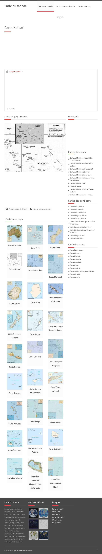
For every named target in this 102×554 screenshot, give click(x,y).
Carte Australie (14, 245)
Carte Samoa (14, 366)
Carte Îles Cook (14, 450)
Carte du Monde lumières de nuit (81, 169)
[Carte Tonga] (35, 417)
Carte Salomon (35, 356)
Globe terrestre (75, 186)
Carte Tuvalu (55, 422)
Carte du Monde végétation (79, 172)
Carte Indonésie (75, 262)
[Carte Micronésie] (35, 266)
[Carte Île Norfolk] (55, 445)
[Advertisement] (51, 51)
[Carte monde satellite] (33, 513)
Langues (59, 17)
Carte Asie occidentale (78, 212)
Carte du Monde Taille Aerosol (80, 175)
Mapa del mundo (58, 517)
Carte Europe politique (78, 218)
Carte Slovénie (75, 268)
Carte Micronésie (35, 270)
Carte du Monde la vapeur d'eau (81, 195)
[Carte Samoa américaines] (35, 385)
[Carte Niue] (35, 298)
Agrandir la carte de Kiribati (17, 209)
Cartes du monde (45, 6)
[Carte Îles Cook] (14, 446)
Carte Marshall (55, 276)
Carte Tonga (35, 421)
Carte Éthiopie (75, 256)
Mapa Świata (56, 522)
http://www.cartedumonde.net (22, 550)
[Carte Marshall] (55, 273)
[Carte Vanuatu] (14, 420)
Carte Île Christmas (76, 250)
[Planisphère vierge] (43, 524)
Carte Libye (74, 265)
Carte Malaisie (75, 274)
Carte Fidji (35, 247)
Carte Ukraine (75, 277)
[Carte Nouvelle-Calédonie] (55, 293)
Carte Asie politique (77, 207)
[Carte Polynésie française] (55, 358)
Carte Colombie (75, 259)
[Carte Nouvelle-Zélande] (14, 330)
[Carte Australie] (14, 241)
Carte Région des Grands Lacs (80, 227)
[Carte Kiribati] (35, 172)
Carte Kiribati (14, 269)
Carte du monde (15, 5)
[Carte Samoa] (14, 363)
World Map (56, 512)
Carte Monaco (75, 253)
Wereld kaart (57, 520)
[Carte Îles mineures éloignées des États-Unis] (35, 473)
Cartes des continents (65, 6)
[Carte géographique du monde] (43, 535)
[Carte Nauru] (14, 300)
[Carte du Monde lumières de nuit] (33, 524)
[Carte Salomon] (35, 353)
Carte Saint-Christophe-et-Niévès (82, 271)
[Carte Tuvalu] (55, 418)
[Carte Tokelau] (14, 389)
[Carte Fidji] (35, 244)
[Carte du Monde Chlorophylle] (43, 513)
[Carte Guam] (55, 243)
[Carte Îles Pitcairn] (14, 474)
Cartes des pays (85, 6)
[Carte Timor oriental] (55, 383)
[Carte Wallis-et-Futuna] (35, 444)
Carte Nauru (14, 303)
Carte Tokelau (15, 393)
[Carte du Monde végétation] (33, 535)
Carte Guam (55, 247)
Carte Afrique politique (78, 215)
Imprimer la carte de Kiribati (42, 209)
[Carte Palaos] (35, 330)
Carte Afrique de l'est (77, 235)
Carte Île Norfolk (55, 449)
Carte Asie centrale (76, 209)
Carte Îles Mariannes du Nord (55, 483)
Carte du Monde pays (77, 183)
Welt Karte (56, 514)
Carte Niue (35, 302)
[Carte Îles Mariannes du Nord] (55, 475)
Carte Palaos (35, 334)
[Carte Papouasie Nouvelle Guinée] (55, 322)
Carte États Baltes (76, 238)
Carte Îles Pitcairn (14, 478)
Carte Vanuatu (14, 423)
